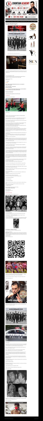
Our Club (12, 21)
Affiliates (18, 21)
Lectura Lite (37, 418)
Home (7, 21)
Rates (15, 21)
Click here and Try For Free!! (8, 192)
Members (35, 21)
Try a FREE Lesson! (7, 95)
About (9, 21)
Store (31, 21)
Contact (29, 21)
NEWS (26, 21)
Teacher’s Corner (22, 21)
